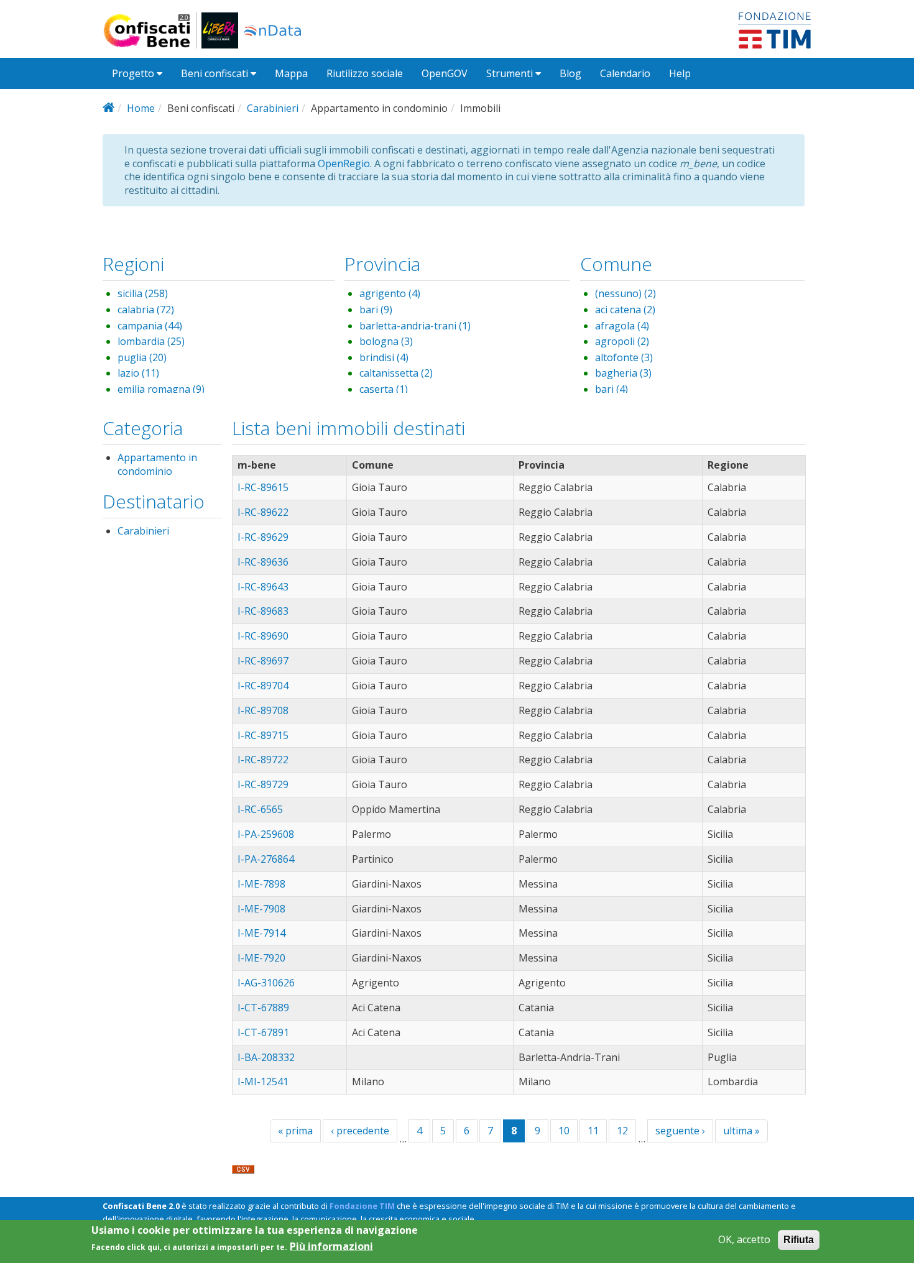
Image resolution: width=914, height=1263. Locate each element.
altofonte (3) (624, 357)
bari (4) (611, 389)
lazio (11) (138, 373)
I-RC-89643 (263, 587)
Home (141, 108)
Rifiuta (798, 1239)
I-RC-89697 (263, 661)
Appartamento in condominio (157, 464)
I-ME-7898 (261, 884)
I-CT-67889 (263, 1007)
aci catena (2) (625, 309)
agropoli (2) (622, 341)
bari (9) (375, 309)
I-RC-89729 (263, 784)
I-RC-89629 (263, 537)
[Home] (152, 30)
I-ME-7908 (261, 909)
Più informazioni (331, 1246)
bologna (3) (386, 341)
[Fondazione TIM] (774, 29)
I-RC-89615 (263, 487)
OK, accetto (744, 1239)
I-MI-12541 (263, 1081)
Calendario (625, 73)
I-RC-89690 (263, 636)
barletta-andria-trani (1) (415, 326)
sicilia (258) (143, 293)
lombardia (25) (151, 341)
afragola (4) (622, 326)
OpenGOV (445, 73)
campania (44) (150, 326)
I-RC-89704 (263, 685)
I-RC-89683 (263, 611)
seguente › (680, 1130)
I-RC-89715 (263, 735)
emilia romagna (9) (161, 389)
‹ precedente (360, 1130)
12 (622, 1130)
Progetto (134, 73)
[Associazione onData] (272, 30)
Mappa (291, 73)
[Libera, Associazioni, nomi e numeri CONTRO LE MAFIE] (219, 30)
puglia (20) (142, 357)
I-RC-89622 (263, 512)
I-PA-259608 (266, 834)
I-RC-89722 (263, 759)
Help (680, 73)
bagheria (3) (623, 373)
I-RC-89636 (263, 562)
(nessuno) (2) (625, 293)
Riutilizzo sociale (364, 73)
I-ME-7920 (261, 958)
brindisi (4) (384, 357)
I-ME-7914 (261, 933)
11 (593, 1130)
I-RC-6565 (260, 809)
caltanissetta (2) (396, 373)
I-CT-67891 (263, 1032)
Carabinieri (272, 108)
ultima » (741, 1130)
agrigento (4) (389, 293)
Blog (570, 73)
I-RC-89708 (263, 710)
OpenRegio (344, 163)
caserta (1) (383, 389)
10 (564, 1130)
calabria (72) (146, 309)
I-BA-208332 (266, 1057)
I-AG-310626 (266, 983)
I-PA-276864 (266, 859)
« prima (295, 1130)
